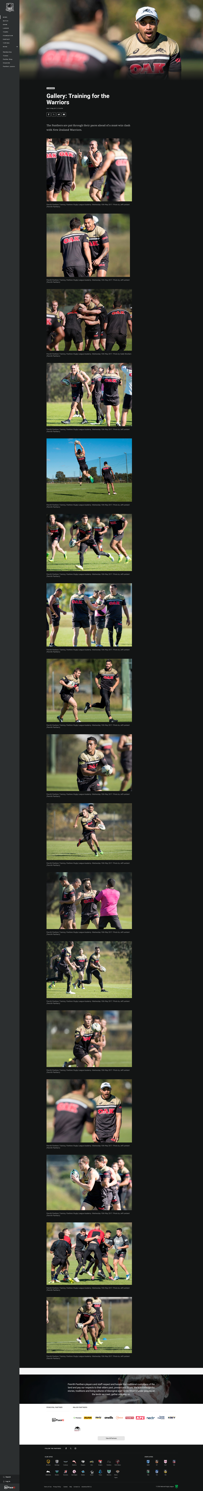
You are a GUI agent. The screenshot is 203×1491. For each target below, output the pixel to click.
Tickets (5, 56)
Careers (65, 1487)
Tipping (6, 43)
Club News (50, 88)
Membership (7, 52)
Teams (5, 32)
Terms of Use (47, 1487)
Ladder (6, 28)
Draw (5, 24)
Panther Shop (7, 59)
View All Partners (111, 1438)
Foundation (8, 35)
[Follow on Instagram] (75, 1448)
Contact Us (77, 1487)
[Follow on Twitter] (71, 1448)
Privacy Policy (57, 1487)
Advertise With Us (87, 1487)
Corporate (6, 63)
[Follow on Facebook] (66, 1448)
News (5, 17)
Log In (8, 1481)
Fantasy (6, 39)
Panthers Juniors (9, 66)
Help (70, 1487)
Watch (5, 21)
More (5, 46)
